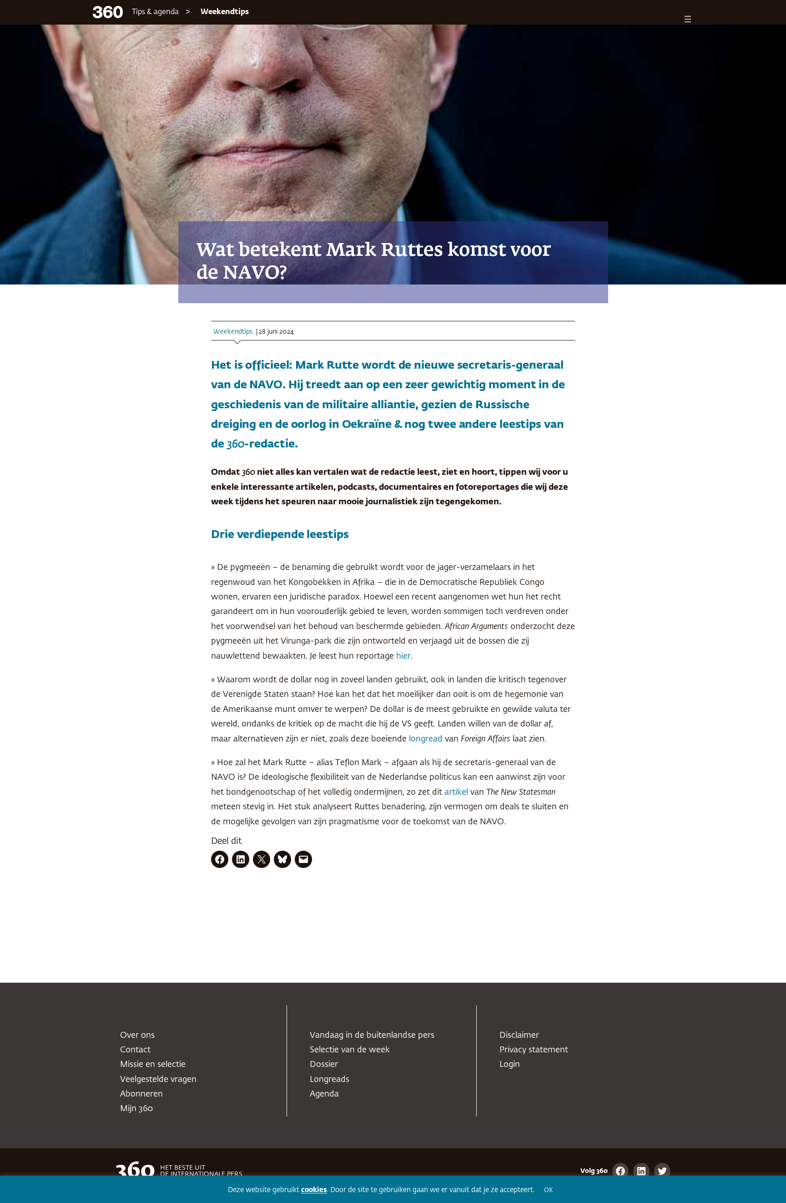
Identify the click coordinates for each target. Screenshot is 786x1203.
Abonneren (141, 1094)
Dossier (324, 1065)
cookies (314, 1190)
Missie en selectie (153, 1065)
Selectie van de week (350, 1050)
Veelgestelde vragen (158, 1080)
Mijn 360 (136, 1109)
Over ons (137, 1035)
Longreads (329, 1080)
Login (509, 1065)
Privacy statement (533, 1050)
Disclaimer (519, 1035)
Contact (135, 1050)
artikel (456, 792)
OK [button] (548, 1190)
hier (403, 656)
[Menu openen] (687, 19)
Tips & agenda (155, 12)
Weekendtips (225, 12)
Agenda (324, 1094)
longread (426, 739)
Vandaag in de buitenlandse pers (372, 1035)
